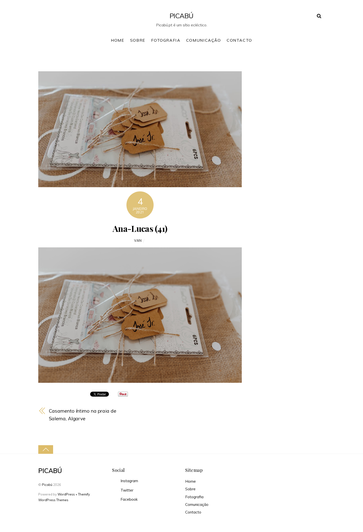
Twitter (126, 490)
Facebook (129, 499)
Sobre (137, 40)
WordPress (66, 494)
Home (117, 40)
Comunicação (203, 40)
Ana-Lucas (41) (140, 228)
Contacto (239, 40)
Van (138, 240)
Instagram (129, 480)
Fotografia (165, 40)
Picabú (47, 485)
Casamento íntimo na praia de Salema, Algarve (82, 415)
